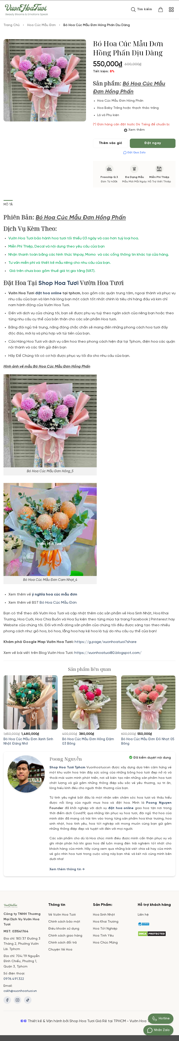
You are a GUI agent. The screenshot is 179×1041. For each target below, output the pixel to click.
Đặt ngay (152, 143)
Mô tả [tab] (8, 204)
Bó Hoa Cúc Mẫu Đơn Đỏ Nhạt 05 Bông (147, 741)
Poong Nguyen (159, 803)
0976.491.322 (13, 979)
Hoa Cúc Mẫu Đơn (41, 25)
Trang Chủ (11, 25)
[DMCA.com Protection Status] (152, 933)
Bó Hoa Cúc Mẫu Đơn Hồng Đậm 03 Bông (88, 741)
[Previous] (10, 704)
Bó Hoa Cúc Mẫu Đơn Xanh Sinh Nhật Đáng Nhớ (28, 741)
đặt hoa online (121, 808)
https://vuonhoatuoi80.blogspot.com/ (107, 653)
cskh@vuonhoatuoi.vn (20, 991)
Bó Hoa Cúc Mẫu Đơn (58, 603)
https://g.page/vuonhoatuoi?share (106, 642)
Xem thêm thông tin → (67, 869)
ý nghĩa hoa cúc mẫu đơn (54, 594)
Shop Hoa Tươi (58, 283)
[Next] (168, 704)
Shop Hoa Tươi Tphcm (67, 767)
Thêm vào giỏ (110, 143)
